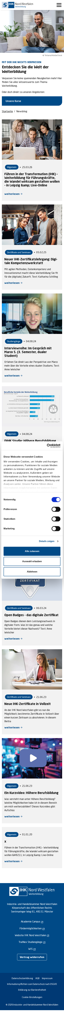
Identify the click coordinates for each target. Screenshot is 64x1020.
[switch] (56, 509)
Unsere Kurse (13, 100)
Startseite (7, 111)
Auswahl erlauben (32, 561)
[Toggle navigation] (59, 5)
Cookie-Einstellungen (32, 997)
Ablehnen (32, 571)
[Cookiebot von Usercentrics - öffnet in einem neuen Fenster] (46, 446)
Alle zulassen (32, 551)
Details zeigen (46, 541)
